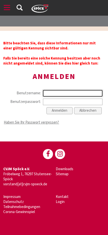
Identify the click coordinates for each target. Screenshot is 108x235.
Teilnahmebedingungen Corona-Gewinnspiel (21, 209)
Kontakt (62, 196)
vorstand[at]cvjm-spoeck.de (25, 184)
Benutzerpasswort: (25, 101)
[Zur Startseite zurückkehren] (39, 6)
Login (60, 201)
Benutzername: (29, 93)
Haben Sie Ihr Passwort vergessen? (31, 122)
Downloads (64, 169)
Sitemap (62, 174)
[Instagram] (60, 154)
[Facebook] (48, 154)
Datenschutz (13, 201)
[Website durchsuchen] (19, 8)
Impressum (12, 196)
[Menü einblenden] (7, 8)
